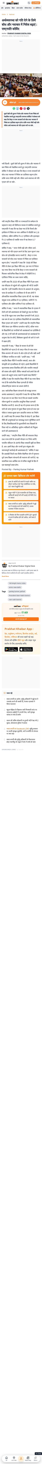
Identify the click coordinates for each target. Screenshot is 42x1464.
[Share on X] (28, 108)
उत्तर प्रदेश (19, 8)
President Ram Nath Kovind (19, 595)
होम (2, 8)
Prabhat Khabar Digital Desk (23, 566)
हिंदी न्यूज (21, 640)
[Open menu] (4, 3)
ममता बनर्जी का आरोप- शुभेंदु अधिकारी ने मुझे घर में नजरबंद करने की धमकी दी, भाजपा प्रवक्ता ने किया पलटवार (22, 506)
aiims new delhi (15, 587)
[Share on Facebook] (17, 108)
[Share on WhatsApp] (14, 108)
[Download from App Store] (26, 649)
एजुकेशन (11, 633)
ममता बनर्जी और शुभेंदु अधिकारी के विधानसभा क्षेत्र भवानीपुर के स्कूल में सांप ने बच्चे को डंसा (21, 740)
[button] (21, 85)
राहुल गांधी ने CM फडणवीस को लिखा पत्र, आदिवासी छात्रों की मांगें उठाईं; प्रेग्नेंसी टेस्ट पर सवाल (22, 495)
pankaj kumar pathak (17, 591)
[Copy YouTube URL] (21, 108)
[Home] (12, 3)
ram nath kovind (15, 599)
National (11, 14)
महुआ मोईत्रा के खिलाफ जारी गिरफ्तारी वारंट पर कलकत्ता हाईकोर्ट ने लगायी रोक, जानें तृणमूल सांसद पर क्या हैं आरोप (22, 712)
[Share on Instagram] (24, 108)
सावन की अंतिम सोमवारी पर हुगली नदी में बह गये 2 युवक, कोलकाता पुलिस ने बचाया (22, 721)
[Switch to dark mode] (29, 3)
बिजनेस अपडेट (28, 633)
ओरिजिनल (38, 8)
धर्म (35, 633)
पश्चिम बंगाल (28, 8)
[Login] (21, 1459)
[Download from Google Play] (11, 649)
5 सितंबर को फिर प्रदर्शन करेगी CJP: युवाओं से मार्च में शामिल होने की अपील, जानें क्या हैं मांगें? (22, 517)
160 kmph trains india (17, 583)
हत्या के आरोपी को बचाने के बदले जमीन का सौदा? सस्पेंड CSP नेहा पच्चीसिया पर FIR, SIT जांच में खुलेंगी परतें (22, 484)
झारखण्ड (7, 8)
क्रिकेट (7, 637)
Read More (5, 576)
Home (4, 14)
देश (6, 633)
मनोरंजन (18, 633)
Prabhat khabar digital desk (19, 33)
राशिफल (14, 637)
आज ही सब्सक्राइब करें (21, 619)
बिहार (13, 8)
